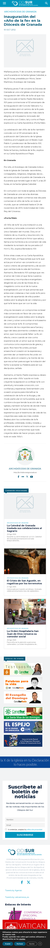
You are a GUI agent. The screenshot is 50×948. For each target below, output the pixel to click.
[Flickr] (23, 476)
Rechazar (20, 944)
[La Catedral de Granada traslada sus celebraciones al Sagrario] (25, 506)
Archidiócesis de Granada (20, 12)
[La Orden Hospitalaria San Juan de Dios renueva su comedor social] (25, 612)
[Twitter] (27, 476)
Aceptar (8, 944)
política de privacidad (34, 829)
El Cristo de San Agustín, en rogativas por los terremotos (24, 582)
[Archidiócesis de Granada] (25, 455)
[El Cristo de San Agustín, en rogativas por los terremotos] (25, 561)
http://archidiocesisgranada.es (25, 472)
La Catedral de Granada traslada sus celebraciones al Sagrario (24, 528)
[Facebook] (18, 476)
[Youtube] (31, 476)
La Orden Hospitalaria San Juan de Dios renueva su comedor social (23, 634)
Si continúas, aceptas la (25, 829)
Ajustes (31, 944)
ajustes (22, 939)
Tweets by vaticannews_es (17, 897)
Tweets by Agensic (13, 890)
